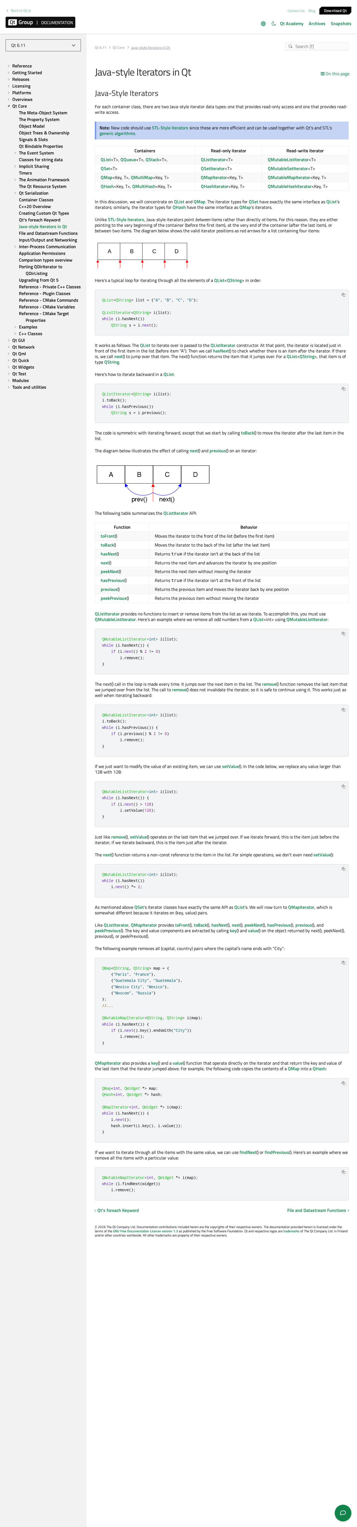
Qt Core (119, 47)
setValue (230, 766)
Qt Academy (291, 23)
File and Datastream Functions (316, 1210)
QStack (152, 159)
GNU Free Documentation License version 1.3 (145, 1231)
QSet (105, 168)
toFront (108, 536)
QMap (106, 177)
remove (269, 684)
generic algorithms (117, 133)
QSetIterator (213, 168)
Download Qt (335, 10)
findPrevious (277, 1152)
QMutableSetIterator (288, 168)
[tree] (43, 227)
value (253, 930)
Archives (317, 23)
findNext (248, 1152)
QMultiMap (142, 177)
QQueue (128, 159)
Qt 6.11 (100, 47)
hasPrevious (112, 580)
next (118, 356)
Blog (311, 10)
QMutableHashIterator (290, 186)
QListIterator (213, 159)
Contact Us (296, 10)
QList (106, 159)
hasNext (221, 350)
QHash (107, 186)
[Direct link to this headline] (161, 93)
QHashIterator (214, 186)
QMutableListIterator (288, 159)
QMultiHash (144, 186)
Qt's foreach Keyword (118, 1210)
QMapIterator (214, 177)
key (233, 930)
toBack (247, 432)
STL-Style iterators (170, 127)
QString (234, 280)
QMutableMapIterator (289, 177)
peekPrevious (114, 598)
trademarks (291, 1231)
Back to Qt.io (21, 10)
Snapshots (341, 23)
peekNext (110, 571)
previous (217, 450)
